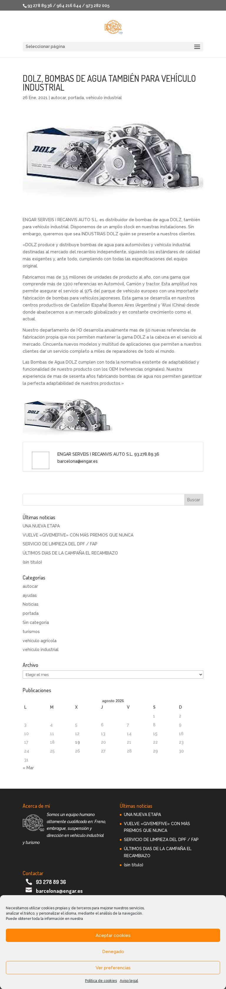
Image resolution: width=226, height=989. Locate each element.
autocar (58, 97)
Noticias (31, 604)
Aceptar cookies (113, 935)
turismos (31, 631)
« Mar (28, 767)
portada (76, 97)
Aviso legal (129, 981)
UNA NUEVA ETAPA (41, 526)
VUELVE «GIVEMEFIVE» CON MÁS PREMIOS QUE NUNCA (78, 535)
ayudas (30, 595)
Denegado (113, 951)
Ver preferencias (113, 967)
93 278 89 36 (51, 882)
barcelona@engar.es (59, 891)
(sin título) (32, 562)
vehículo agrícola (39, 640)
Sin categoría (36, 622)
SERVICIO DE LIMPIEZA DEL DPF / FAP (60, 544)
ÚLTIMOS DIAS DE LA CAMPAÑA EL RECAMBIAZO (70, 553)
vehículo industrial (104, 97)
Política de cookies (101, 981)
